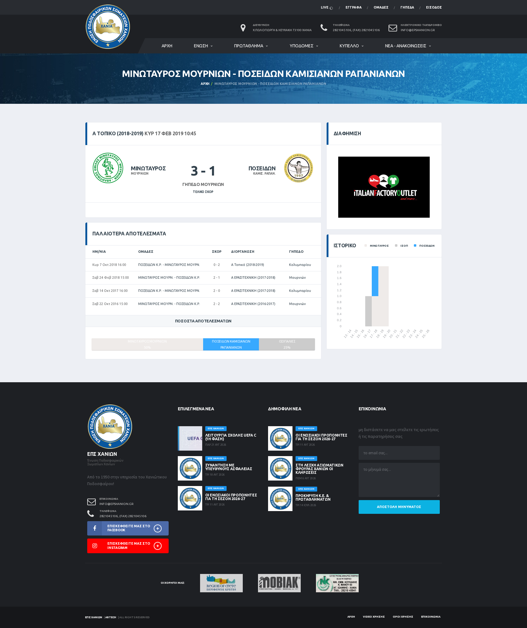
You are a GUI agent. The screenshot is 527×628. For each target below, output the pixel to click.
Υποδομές (302, 45)
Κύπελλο (349, 45)
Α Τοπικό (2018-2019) (247, 265)
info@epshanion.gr (418, 30)
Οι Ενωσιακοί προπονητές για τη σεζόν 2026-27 (231, 497)
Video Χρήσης (374, 616)
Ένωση (201, 45)
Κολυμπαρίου (300, 265)
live (325, 7)
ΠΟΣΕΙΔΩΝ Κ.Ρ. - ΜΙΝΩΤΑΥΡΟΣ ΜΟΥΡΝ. (169, 265)
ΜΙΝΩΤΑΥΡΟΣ (148, 168)
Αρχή (167, 45)
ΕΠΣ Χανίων (93, 617)
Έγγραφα (354, 7)
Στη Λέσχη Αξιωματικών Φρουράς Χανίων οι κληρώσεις (319, 468)
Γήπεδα (407, 7)
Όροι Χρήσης (403, 616)
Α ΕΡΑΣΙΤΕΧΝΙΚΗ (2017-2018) (253, 277)
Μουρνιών (297, 277)
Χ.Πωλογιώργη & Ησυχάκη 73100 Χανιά (282, 30)
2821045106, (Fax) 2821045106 (356, 30)
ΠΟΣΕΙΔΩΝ (262, 168)
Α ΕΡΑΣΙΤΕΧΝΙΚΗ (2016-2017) (253, 304)
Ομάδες (381, 7)
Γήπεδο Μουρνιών (203, 184)
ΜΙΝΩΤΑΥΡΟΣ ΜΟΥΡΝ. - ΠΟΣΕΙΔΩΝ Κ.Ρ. (169, 277)
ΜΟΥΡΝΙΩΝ (139, 173)
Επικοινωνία (430, 616)
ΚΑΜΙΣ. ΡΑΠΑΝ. (264, 173)
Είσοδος (434, 7)
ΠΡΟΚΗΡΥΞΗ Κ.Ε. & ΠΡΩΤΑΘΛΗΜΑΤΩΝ (313, 497)
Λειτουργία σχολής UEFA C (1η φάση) (230, 437)
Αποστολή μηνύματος (399, 507)
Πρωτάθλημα (248, 45)
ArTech (110, 617)
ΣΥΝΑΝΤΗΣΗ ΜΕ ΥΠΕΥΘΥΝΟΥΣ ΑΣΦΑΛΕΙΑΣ (228, 467)
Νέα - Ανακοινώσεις (405, 45)
